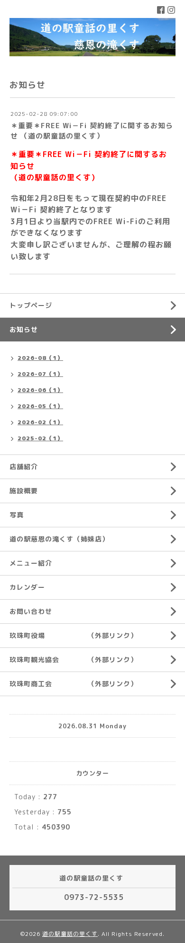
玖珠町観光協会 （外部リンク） (73, 659)
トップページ (30, 305)
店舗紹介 (23, 466)
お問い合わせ (30, 611)
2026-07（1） (40, 374)
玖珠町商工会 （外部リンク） (73, 683)
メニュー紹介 (30, 563)
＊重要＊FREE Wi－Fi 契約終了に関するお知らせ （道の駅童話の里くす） (91, 131)
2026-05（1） (40, 406)
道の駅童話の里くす (70, 934)
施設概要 (23, 490)
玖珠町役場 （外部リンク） (73, 635)
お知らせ (23, 329)
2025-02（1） (40, 438)
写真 (16, 514)
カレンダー (27, 587)
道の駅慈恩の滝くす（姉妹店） (59, 538)
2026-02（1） (40, 422)
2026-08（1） (40, 358)
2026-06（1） (40, 390)
